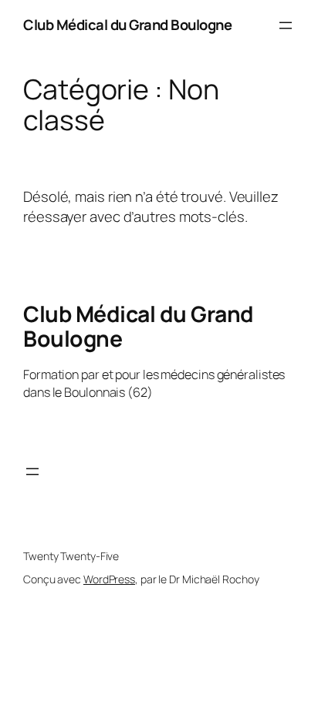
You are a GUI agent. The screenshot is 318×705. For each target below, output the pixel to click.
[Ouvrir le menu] (285, 25)
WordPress (109, 579)
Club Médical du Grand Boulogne (127, 25)
